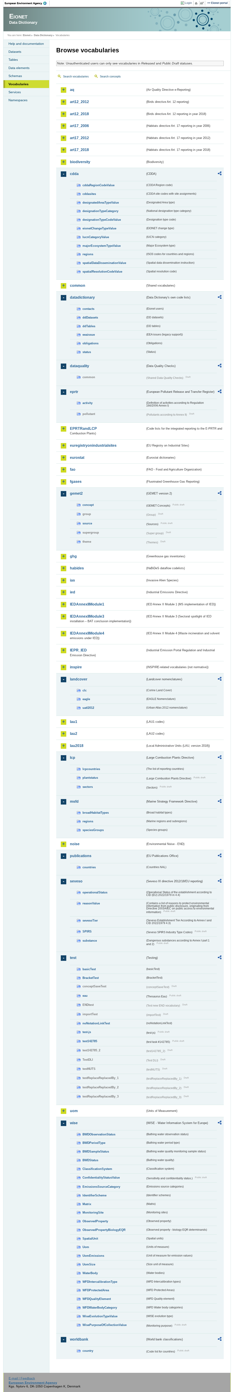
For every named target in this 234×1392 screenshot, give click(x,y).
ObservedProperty (95, 1221)
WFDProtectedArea (95, 1290)
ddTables (88, 326)
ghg (73, 556)
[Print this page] (196, 3)
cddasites (89, 194)
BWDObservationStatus (98, 1134)
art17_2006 (79, 126)
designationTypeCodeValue (101, 219)
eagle (86, 699)
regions (87, 254)
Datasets (14, 51)
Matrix (86, 1204)
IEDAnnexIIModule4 (87, 633)
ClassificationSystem (97, 1169)
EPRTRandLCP (83, 428)
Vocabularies (18, 84)
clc (84, 690)
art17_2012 (79, 138)
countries (89, 867)
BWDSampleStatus (95, 1151)
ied (72, 592)
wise (74, 1123)
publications (80, 856)
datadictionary (82, 297)
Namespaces (17, 100)
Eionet (27, 35)
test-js (86, 1032)
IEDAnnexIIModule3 (87, 616)
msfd (74, 801)
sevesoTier (90, 920)
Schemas (15, 76)
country (87, 1350)
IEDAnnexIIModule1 (87, 604)
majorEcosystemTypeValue (101, 245)
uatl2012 (88, 707)
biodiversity (80, 162)
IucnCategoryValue (95, 237)
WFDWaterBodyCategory (99, 1307)
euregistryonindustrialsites (93, 445)
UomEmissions (93, 1255)
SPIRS (87, 931)
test (73, 958)
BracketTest (90, 978)
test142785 (89, 1041)
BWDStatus (90, 1160)
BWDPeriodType (93, 1143)
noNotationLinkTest (96, 1023)
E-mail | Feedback (22, 1378)
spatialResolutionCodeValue (102, 271)
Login (188, 3)
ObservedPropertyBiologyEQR (103, 1230)
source (87, 523)
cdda (74, 174)
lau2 (73, 734)
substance (89, 940)
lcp (72, 758)
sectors (87, 787)
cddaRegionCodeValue (98, 185)
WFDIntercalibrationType (99, 1281)
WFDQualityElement (96, 1299)
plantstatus (90, 777)
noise (75, 844)
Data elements (18, 68)
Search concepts (110, 76)
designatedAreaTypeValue (100, 202)
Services (14, 92)
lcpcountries (91, 769)
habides (77, 568)
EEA (27, 3)
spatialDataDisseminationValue (104, 263)
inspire (76, 667)
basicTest (89, 969)
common (77, 285)
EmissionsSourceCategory (101, 1186)
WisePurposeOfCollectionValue (104, 1325)
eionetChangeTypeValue (99, 228)
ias (72, 580)
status (86, 352)
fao (72, 469)
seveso (76, 881)
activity (87, 403)
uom (74, 1111)
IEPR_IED (78, 650)
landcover (78, 679)
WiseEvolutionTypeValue (99, 1316)
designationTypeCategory (100, 211)
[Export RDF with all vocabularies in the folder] (219, 174)
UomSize (88, 1264)
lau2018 (76, 746)
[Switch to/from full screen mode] (202, 3)
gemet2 (76, 493)
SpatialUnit (90, 1238)
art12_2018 (79, 114)
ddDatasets (90, 317)
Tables (13, 59)
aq (72, 90)
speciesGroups (93, 830)
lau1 (73, 722)
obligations (90, 343)
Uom (85, 1247)
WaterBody (90, 1273)
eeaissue (88, 334)
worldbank (79, 1339)
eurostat (77, 458)
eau (85, 995)
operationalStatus (94, 892)
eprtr (74, 392)
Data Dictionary (43, 35)
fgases (76, 481)
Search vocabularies (76, 76)
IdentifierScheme (94, 1195)
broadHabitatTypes (95, 812)
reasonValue (91, 903)
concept (88, 505)
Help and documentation (26, 43)
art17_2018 (79, 150)
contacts (88, 309)
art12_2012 (79, 102)
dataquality (79, 366)
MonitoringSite (93, 1212)
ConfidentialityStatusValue (101, 1177)
